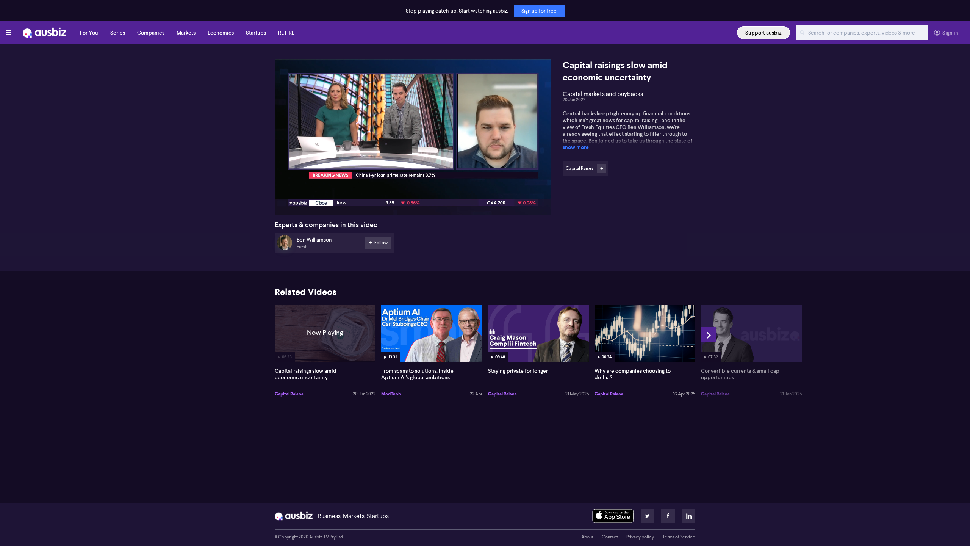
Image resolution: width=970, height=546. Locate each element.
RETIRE (286, 32)
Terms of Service (678, 537)
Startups (256, 32)
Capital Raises (289, 394)
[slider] (413, 187)
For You (89, 32)
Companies (150, 32)
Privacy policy (640, 537)
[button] (415, 139)
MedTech (391, 394)
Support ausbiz (763, 32)
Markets (186, 32)
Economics (221, 32)
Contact (610, 537)
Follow (601, 168)
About (587, 537)
